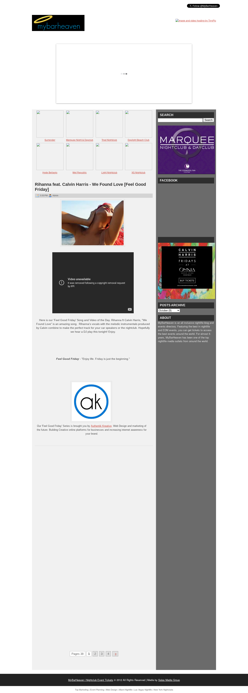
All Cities (91, 5)
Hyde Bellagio (49, 172)
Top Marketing (81, 689)
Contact (127, 5)
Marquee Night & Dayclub (79, 139)
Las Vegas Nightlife (143, 689)
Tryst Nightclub (109, 139)
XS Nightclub (138, 172)
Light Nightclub (109, 172)
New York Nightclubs (163, 689)
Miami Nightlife (125, 689)
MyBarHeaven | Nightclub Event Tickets (90, 680)
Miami (62, 5)
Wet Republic (79, 172)
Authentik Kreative (101, 425)
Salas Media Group (169, 680)
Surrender (50, 139)
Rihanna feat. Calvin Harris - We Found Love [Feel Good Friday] (90, 187)
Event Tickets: (44, 5)
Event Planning (97, 689)
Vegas (76, 5)
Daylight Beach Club (138, 139)
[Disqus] (94, 499)
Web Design (111, 689)
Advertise (110, 5)
